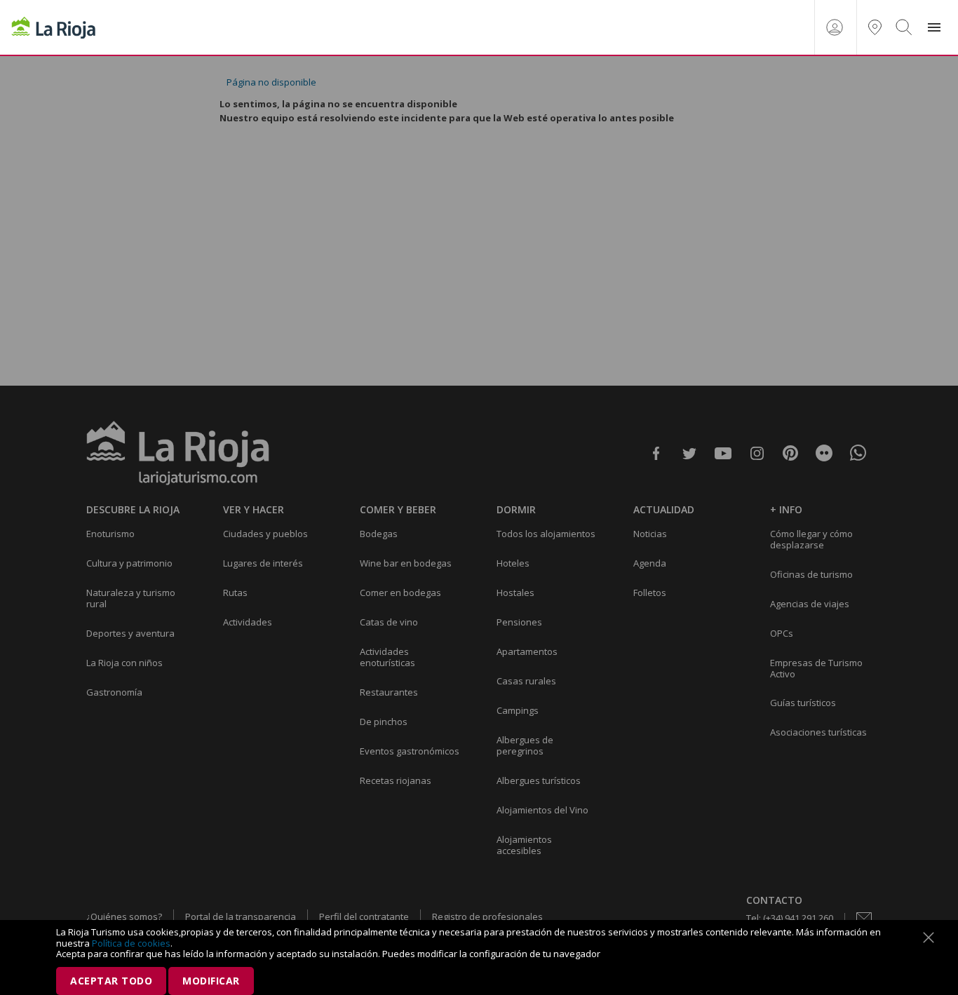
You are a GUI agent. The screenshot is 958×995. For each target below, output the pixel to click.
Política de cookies (131, 943)
